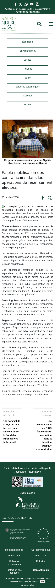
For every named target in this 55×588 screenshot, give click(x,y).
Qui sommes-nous (40, 550)
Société (28, 104)
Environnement (27, 51)
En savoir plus (27, 585)
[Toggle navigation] (51, 24)
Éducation (27, 42)
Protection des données (14, 571)
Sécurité (27, 95)
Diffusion (40, 561)
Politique (27, 68)
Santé (27, 77)
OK (42, 582)
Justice (27, 60)
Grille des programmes (14, 562)
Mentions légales (14, 550)
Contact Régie (41, 570)
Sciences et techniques (27, 86)
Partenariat (14, 555)
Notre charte (40, 555)
